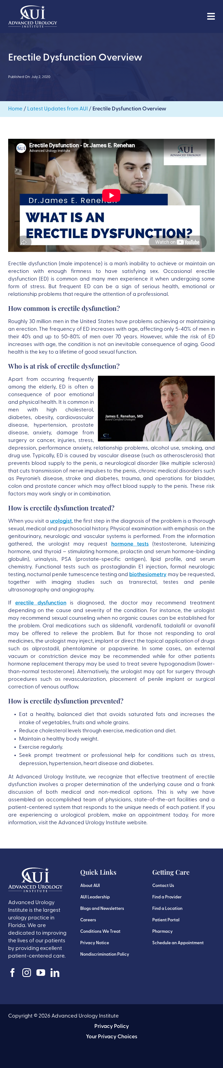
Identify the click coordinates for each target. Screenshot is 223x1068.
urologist (61, 521)
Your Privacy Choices (111, 1037)
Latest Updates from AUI (57, 109)
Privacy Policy (111, 1026)
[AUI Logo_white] (32, 8)
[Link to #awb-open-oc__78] (211, 16)
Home (15, 109)
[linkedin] (55, 972)
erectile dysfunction (40, 603)
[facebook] (12, 972)
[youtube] (40, 972)
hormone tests (130, 544)
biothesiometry (147, 574)
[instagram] (26, 972)
